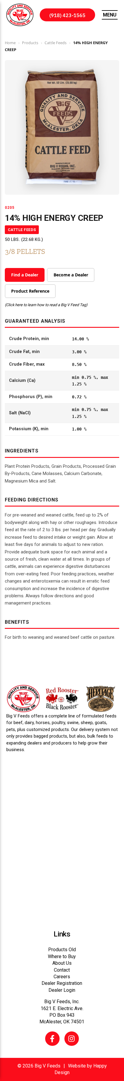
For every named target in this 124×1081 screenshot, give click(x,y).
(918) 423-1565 (67, 15)
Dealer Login (61, 990)
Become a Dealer (71, 275)
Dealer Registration (62, 983)
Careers (62, 976)
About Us (62, 963)
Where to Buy (62, 956)
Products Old (62, 949)
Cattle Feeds (56, 42)
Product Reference (30, 291)
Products (30, 42)
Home (10, 42)
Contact (62, 970)
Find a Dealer (24, 275)
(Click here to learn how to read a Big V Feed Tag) (46, 305)
